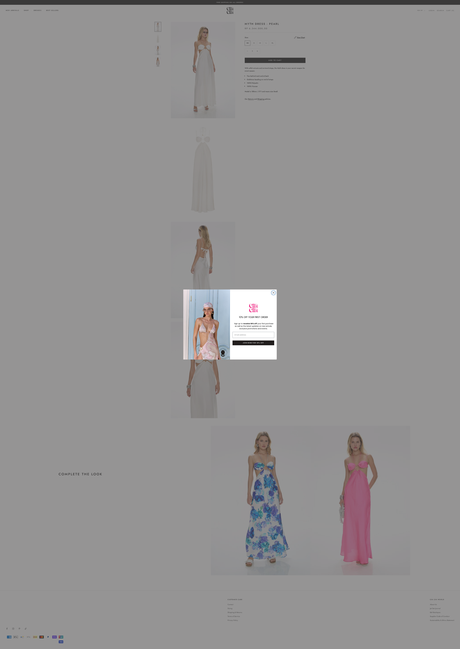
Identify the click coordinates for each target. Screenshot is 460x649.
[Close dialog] (273, 292)
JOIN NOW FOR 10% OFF (253, 343)
